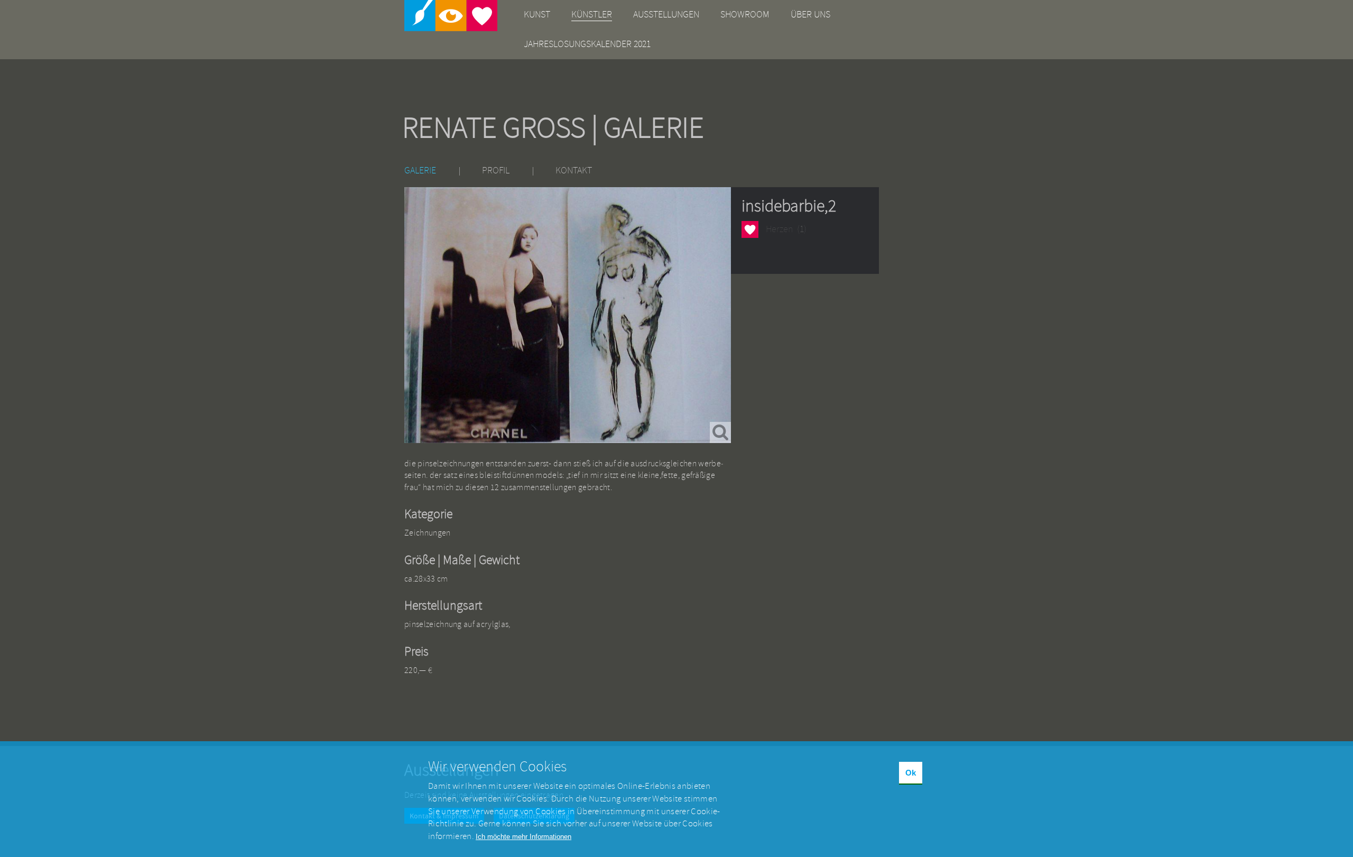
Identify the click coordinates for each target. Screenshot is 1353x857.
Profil (495, 170)
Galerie (420, 170)
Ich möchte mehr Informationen (523, 837)
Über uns (810, 14)
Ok (910, 772)
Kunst (537, 14)
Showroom (745, 14)
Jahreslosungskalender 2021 (587, 44)
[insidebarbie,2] (567, 315)
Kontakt (573, 170)
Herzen (750, 230)
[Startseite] (451, 15)
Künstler (591, 14)
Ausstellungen (666, 14)
